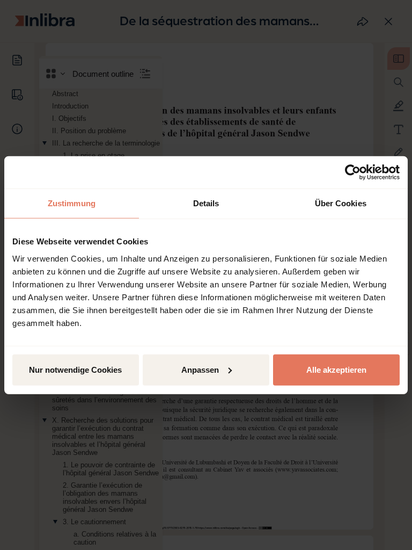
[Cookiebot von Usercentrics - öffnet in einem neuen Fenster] (353, 172)
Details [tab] (206, 203)
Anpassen (200, 369)
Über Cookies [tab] (340, 203)
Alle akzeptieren (336, 369)
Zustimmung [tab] (71, 203)
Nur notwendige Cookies (75, 369)
